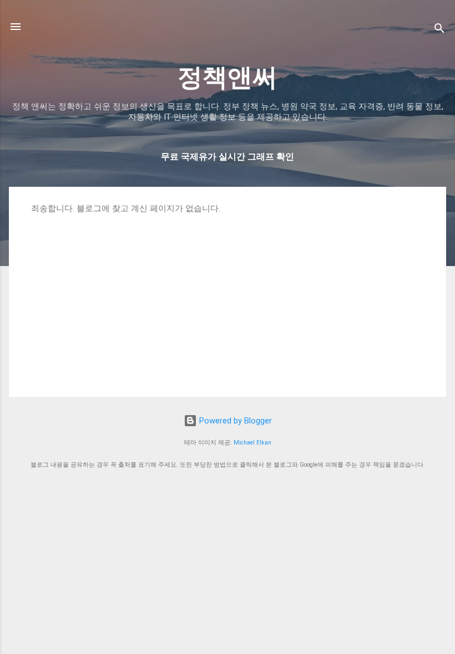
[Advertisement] (227, 297)
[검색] (439, 30)
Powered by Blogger (234, 421)
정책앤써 (227, 77)
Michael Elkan (252, 442)
